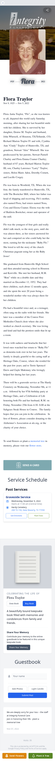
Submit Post (27, 695)
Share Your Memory (18, 647)
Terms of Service (35, 748)
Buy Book (29, 603)
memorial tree (37, 441)
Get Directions (16, 515)
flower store (35, 445)
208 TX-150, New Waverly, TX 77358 (28, 510)
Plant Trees (38, 515)
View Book (14, 603)
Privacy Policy (19, 748)
